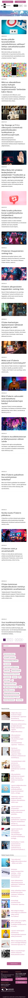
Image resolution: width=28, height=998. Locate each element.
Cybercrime (7, 670)
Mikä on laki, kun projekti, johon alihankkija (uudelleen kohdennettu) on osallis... (18, 923)
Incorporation (7, 677)
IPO (20, 677)
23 (16, 639)
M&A (20, 686)
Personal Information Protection (11, 696)
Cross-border (7, 664)
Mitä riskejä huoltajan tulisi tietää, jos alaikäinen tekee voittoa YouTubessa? (18, 913)
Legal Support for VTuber (10, 683)
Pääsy (6, 979)
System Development (9, 699)
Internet (15, 677)
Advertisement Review (9, 654)
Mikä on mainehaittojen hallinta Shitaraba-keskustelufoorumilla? (18, 952)
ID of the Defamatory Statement (11, 673)
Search (22, 645)
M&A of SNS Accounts (9, 690)
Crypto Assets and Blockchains (11, 667)
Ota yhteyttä (8, 1)
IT (12, 680)
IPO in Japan (7, 680)
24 (18, 639)
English (20, 5)
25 (21, 639)
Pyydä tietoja (20, 1)
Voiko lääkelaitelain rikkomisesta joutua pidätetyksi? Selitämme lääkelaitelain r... (18, 883)
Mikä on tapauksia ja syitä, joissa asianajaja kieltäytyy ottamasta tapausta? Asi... (18, 942)
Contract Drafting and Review (11, 660)
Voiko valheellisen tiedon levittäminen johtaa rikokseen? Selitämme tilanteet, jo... (18, 893)
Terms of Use (19, 699)
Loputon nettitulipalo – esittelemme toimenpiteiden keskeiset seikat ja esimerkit (18, 933)
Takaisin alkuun (14, 963)
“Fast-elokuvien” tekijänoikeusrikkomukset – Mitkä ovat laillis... (19, 861)
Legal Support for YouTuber (10, 686)
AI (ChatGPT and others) (9, 657)
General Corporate (16, 670)
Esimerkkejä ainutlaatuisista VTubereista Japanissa (17, 902)
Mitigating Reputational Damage (11, 693)
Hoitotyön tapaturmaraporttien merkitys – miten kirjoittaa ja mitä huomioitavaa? (17, 873)
